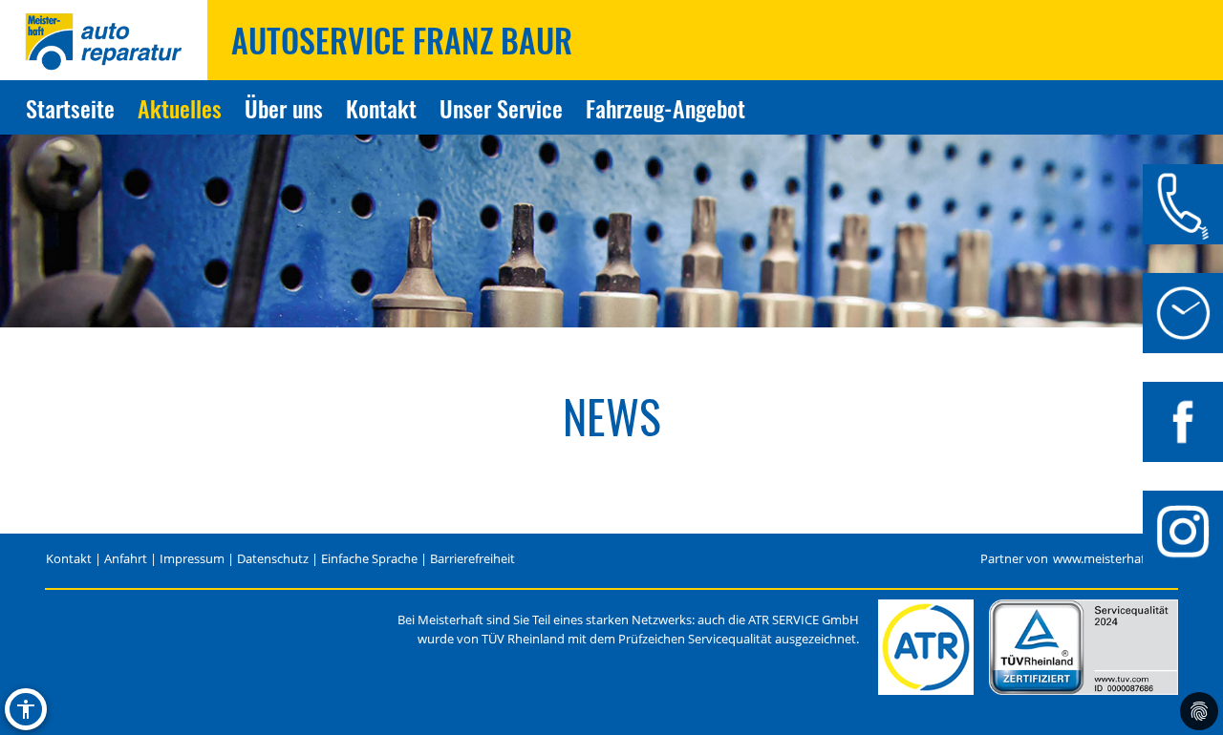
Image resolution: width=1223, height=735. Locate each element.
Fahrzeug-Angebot (665, 108)
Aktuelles (180, 108)
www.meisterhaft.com (1115, 559)
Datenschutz (273, 559)
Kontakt (381, 108)
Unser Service (501, 108)
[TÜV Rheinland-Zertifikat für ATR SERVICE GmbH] (1083, 647)
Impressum (192, 559)
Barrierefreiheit (472, 559)
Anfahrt (125, 559)
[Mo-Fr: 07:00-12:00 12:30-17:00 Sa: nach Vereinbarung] (1183, 313)
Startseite (70, 108)
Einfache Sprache (369, 559)
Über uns (284, 108)
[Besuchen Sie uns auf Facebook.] (1183, 422)
